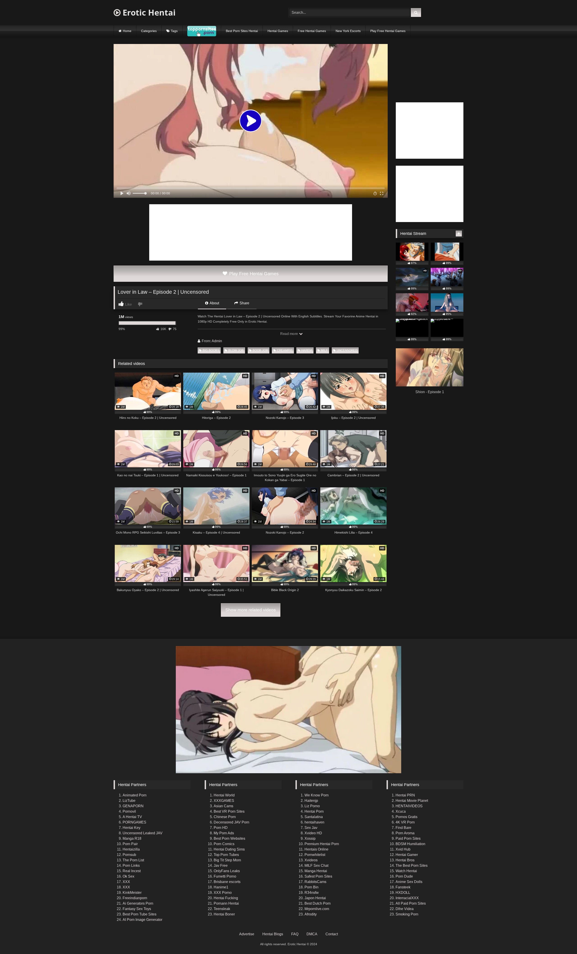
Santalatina (314, 817)
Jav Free (221, 865)
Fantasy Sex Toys (137, 909)
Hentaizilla (131, 849)
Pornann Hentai (226, 903)
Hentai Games (278, 31)
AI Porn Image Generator (142, 920)
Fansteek (403, 887)
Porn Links (131, 865)
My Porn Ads (224, 833)
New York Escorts (348, 31)
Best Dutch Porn (318, 903)
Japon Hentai (315, 898)
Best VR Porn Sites (229, 811)
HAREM (306, 350)
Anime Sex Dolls (409, 882)
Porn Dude (404, 876)
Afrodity (311, 914)
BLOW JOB (236, 350)
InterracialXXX (407, 898)
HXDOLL (403, 892)
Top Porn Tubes (226, 855)
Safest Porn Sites (318, 876)
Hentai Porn (314, 811)
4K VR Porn (405, 822)
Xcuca (401, 811)
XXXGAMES (224, 801)
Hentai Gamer (407, 855)
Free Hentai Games (312, 31)
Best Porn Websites (229, 838)
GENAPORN (133, 806)
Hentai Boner (224, 914)
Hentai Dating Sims (229, 849)
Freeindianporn (135, 898)
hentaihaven (314, 822)
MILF (324, 350)
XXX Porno (223, 892)
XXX (126, 882)
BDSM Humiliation (410, 844)
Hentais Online (316, 849)
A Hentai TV (132, 817)
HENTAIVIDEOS (409, 806)
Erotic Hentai (148, 12)
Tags (174, 31)
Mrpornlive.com (317, 909)
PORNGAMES (134, 822)
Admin (217, 341)
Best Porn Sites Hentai (242, 31)
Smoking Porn (407, 914)
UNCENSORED (347, 350)
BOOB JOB (260, 350)
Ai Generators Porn (138, 903)
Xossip (310, 838)
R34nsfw (312, 892)
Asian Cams (223, 806)
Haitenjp (311, 801)
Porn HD (221, 828)
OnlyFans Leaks (227, 871)
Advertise (246, 934)
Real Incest (132, 871)
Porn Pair (130, 844)
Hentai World (224, 795)
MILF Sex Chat (316, 865)
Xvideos (311, 860)
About (214, 303)
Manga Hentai (316, 871)
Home (127, 31)
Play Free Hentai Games (387, 31)
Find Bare (403, 828)
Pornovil (129, 811)
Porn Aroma (405, 833)
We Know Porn (317, 795)
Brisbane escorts (227, 882)
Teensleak (222, 909)
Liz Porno (312, 806)
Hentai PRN (405, 795)
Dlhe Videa (405, 909)
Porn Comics (224, 844)
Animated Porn (135, 795)
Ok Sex (128, 876)
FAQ (294, 934)
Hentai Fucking (226, 898)
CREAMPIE (285, 350)
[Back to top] (563, 940)
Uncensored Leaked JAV (143, 833)
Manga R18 (132, 838)
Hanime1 (221, 887)
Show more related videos (250, 610)
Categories (149, 31)
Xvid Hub (403, 849)
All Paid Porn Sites (411, 903)
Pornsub (129, 855)
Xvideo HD (313, 833)
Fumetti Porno (225, 876)
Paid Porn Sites (408, 838)
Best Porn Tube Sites (139, 914)
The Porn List (133, 860)
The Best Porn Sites (412, 865)
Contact (331, 934)
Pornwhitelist (315, 855)
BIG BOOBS (211, 350)
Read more (289, 334)
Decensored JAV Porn (231, 822)
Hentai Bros (405, 860)
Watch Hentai (406, 871)
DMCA (312, 934)
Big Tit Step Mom (227, 860)
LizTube (129, 801)
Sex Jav (311, 828)
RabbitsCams (315, 882)
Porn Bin (311, 887)
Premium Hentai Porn (322, 844)
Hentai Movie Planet (412, 801)
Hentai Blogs (272, 934)
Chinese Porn (225, 817)
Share (244, 303)
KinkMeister (132, 892)
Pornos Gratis (406, 817)
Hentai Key (131, 828)
